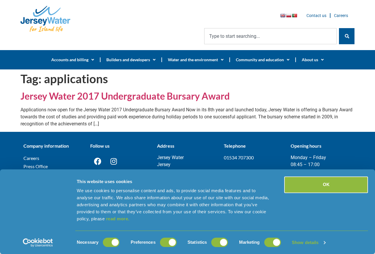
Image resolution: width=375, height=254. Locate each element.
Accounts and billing (69, 59)
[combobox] (270, 36)
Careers (341, 15)
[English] (282, 15)
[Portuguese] (294, 15)
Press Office (35, 166)
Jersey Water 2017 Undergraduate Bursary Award (125, 96)
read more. (117, 218)
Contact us (316, 15)
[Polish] (288, 15)
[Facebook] (97, 161)
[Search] (346, 36)
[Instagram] (113, 161)
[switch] (168, 242)
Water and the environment (193, 59)
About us (310, 59)
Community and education (260, 59)
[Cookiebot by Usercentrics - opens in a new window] (38, 242)
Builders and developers (128, 59)
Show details (305, 242)
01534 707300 (239, 157)
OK (326, 184)
